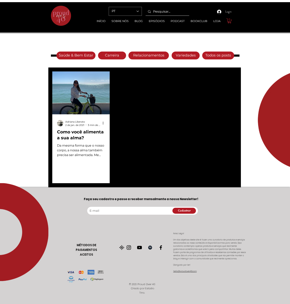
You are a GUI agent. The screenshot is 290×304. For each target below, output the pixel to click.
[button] (229, 20)
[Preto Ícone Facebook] (161, 247)
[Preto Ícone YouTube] (139, 247)
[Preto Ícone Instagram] (129, 247)
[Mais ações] (104, 123)
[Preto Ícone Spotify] (150, 247)
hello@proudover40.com (185, 271)
